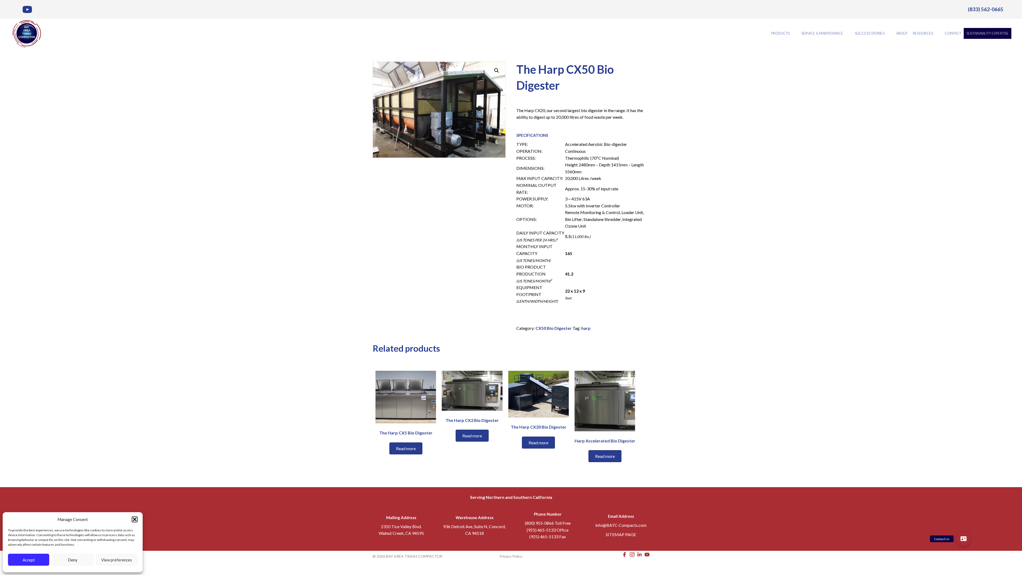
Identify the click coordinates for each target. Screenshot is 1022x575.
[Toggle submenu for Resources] (937, 33)
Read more (406, 448)
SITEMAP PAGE (621, 534)
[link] (985, 9)
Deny (72, 559)
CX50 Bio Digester (553, 328)
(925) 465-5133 (541, 529)
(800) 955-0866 (539, 522)
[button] (134, 519)
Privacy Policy (511, 556)
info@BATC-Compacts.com (620, 525)
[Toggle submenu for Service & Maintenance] (847, 33)
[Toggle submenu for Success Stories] (888, 33)
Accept (29, 559)
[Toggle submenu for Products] (793, 33)
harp (586, 328)
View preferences (116, 559)
